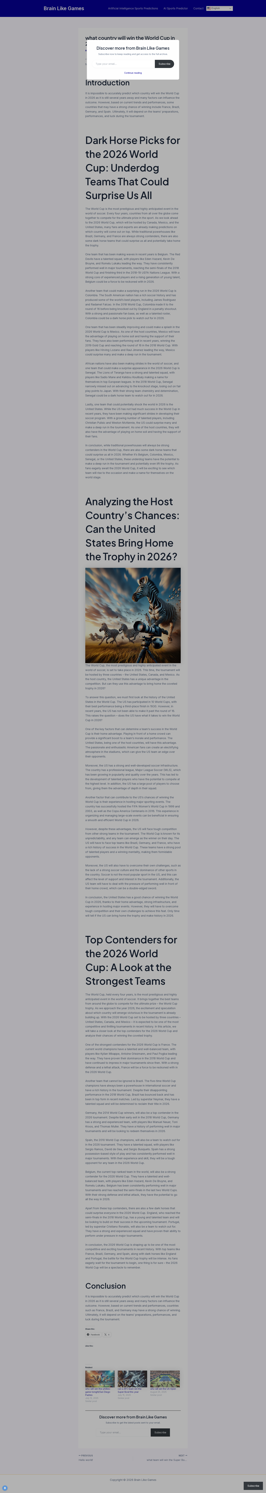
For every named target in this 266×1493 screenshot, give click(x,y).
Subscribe (164, 63)
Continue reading (133, 73)
